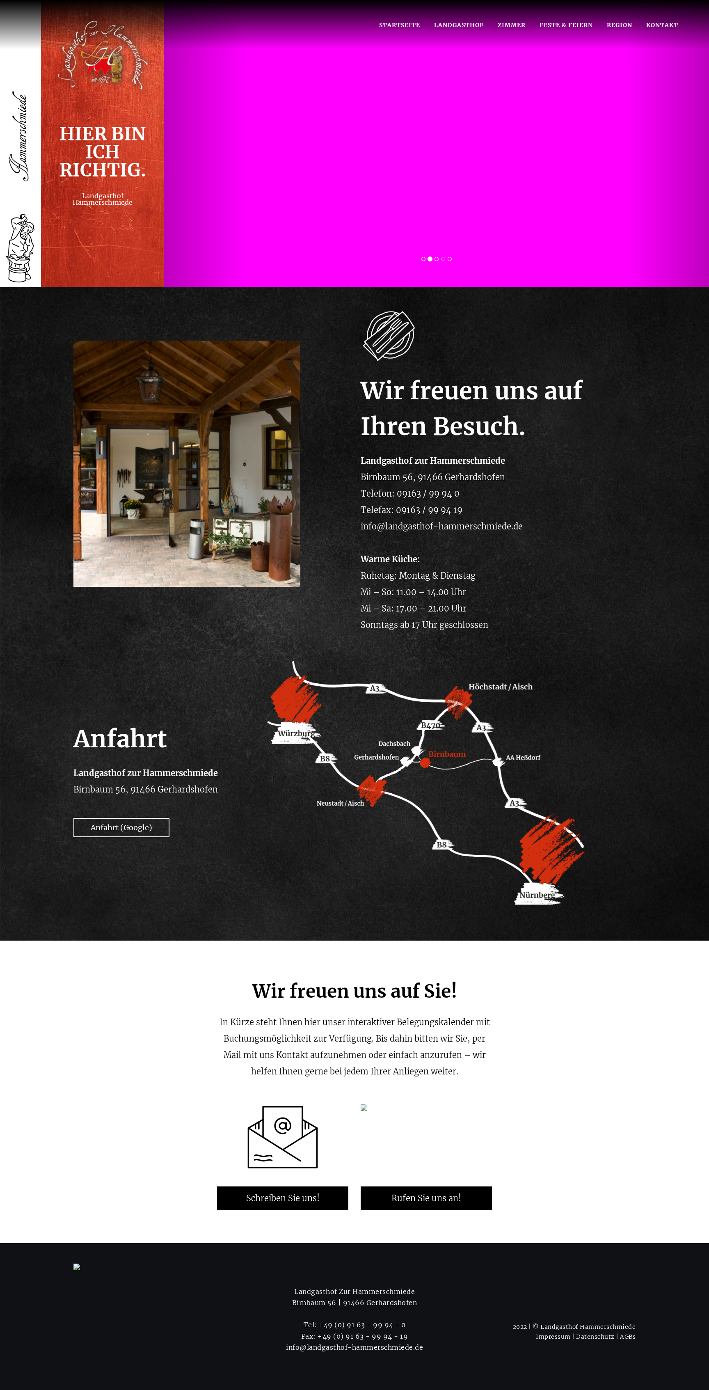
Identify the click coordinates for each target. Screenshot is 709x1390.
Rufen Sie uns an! (426, 1198)
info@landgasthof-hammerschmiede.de (354, 1347)
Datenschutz (595, 1336)
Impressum (553, 1336)
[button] (205, 143)
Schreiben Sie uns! (283, 1198)
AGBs (628, 1336)
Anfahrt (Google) (121, 827)
